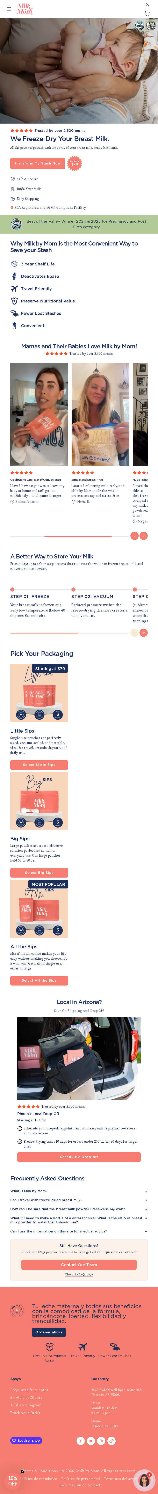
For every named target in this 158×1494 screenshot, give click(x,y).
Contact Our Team (79, 1264)
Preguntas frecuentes (29, 1389)
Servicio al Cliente (26, 1397)
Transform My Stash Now (38, 163)
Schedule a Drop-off (79, 1157)
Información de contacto (81, 1485)
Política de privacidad (80, 1478)
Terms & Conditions (40, 1471)
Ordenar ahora (49, 1332)
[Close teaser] (23, 1471)
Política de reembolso (38, 1478)
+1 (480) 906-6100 (104, 1426)
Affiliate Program (25, 1405)
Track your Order (25, 1412)
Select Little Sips (39, 765)
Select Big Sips (39, 873)
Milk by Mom (87, 1471)
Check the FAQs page (79, 1274)
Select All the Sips (39, 980)
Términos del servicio (123, 1478)
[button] (9, 9)
